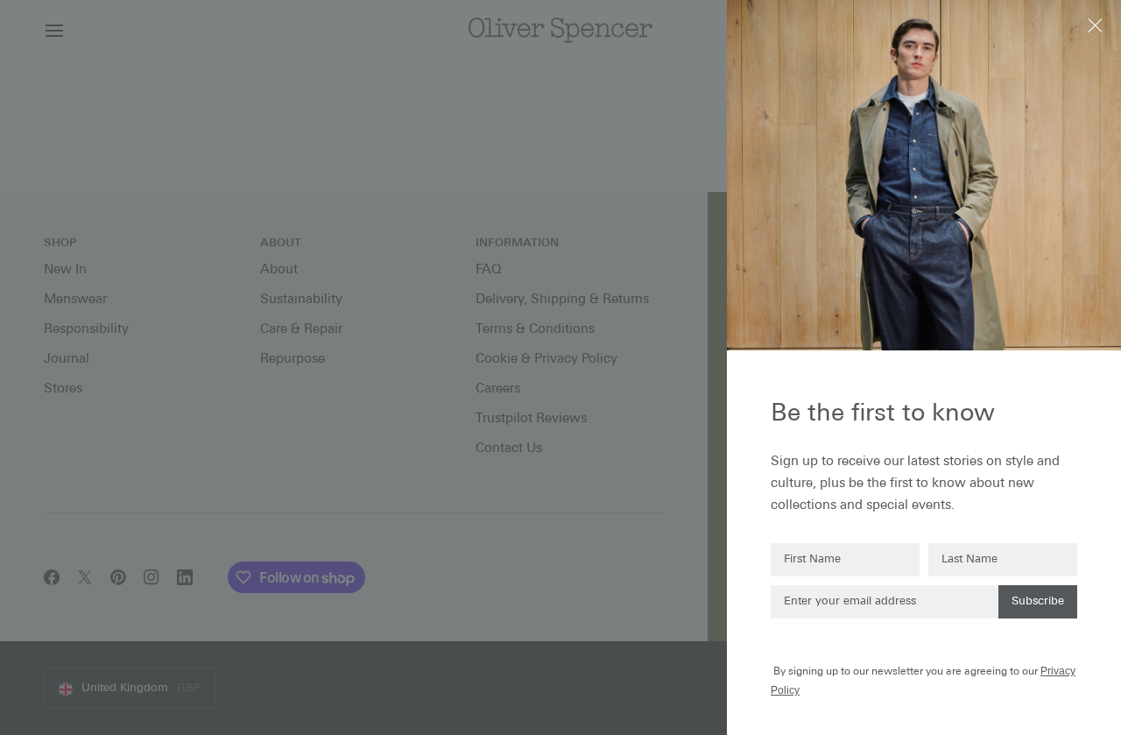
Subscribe (1038, 601)
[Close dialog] (1097, 24)
